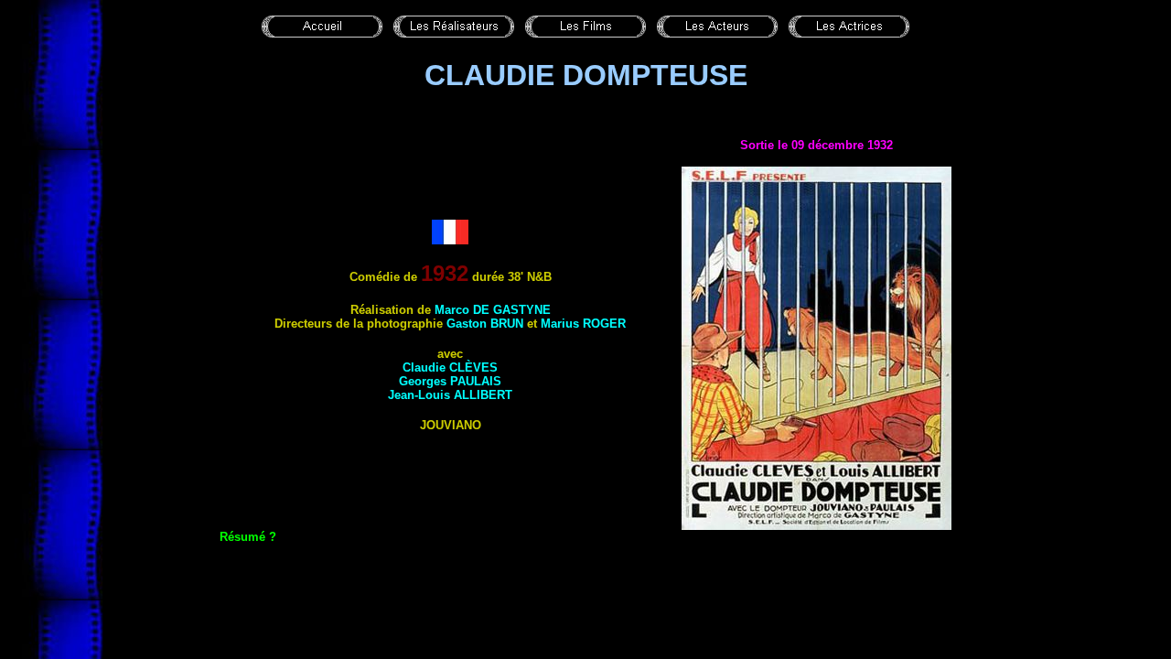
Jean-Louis (450, 395)
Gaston (484, 323)
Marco (493, 310)
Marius (583, 323)
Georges (450, 381)
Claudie (450, 367)
